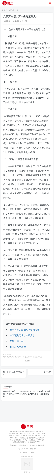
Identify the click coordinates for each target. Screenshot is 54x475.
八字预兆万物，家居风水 (22, 335)
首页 (5, 10)
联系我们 (22, 445)
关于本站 (13, 445)
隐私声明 (41, 445)
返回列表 (47, 372)
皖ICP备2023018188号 (27, 452)
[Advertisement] (27, 412)
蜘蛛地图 (30, 456)
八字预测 (11, 10)
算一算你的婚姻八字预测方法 (24, 329)
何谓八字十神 (16, 341)
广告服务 (31, 445)
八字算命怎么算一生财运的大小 (20, 16)
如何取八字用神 (18, 346)
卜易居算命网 (32, 449)
